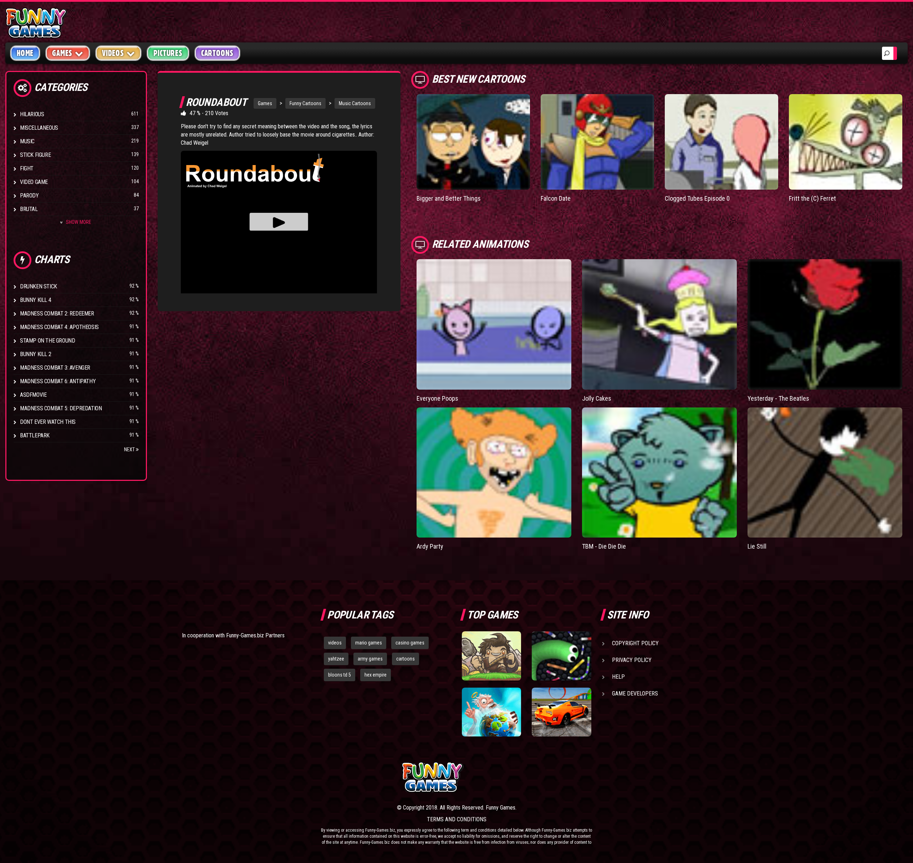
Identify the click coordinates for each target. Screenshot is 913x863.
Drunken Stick (38, 286)
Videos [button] (113, 53)
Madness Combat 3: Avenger (55, 367)
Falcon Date (556, 198)
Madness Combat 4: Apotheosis (59, 327)
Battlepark (35, 435)
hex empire (375, 675)
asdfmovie (33, 394)
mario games (368, 643)
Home (25, 53)
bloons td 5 (339, 675)
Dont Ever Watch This (48, 421)
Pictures (167, 53)
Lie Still (757, 546)
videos (335, 643)
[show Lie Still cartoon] (825, 472)
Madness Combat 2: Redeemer (57, 313)
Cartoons (217, 53)
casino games (410, 643)
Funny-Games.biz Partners (255, 635)
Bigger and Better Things (449, 198)
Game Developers (635, 693)
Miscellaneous (39, 127)
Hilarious (32, 114)
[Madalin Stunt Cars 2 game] (561, 712)
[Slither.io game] (561, 655)
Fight (27, 168)
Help (618, 676)
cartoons (405, 659)
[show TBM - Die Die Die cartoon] (659, 472)
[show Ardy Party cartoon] (494, 472)
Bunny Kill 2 (35, 354)
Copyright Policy (635, 643)
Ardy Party (430, 546)
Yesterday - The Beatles (778, 398)
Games (265, 103)
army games (370, 659)
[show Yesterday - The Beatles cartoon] (825, 324)
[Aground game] (491, 655)
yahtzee (336, 659)
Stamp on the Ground (47, 340)
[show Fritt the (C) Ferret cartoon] (845, 142)
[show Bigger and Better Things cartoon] (473, 142)
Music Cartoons (355, 103)
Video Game (34, 182)
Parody (29, 195)
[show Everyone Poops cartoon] (494, 324)
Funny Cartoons (305, 103)
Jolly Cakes (596, 398)
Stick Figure (35, 154)
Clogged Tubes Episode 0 (697, 198)
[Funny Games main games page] (566, 777)
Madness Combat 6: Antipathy (58, 381)
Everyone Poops (437, 398)
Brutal (29, 209)
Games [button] (62, 53)
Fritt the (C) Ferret (812, 198)
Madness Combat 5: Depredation (61, 408)
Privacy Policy (632, 660)
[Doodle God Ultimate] (491, 712)
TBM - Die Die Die (604, 546)
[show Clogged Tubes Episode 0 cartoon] (721, 142)
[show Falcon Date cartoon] (597, 142)
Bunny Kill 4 (35, 300)
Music (27, 141)
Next (130, 449)
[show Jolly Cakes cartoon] (659, 324)
